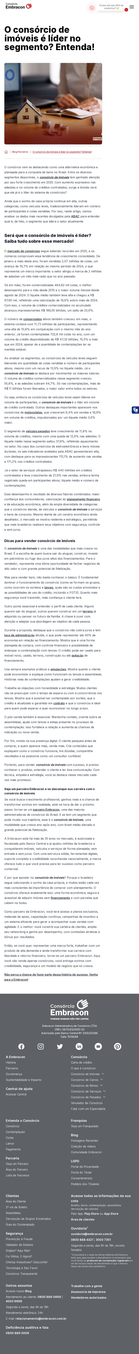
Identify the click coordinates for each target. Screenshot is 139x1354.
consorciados (32, 319)
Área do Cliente (16, 1201)
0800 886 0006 (17, 1333)
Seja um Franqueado (84, 1126)
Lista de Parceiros (17, 1175)
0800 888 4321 (82, 1239)
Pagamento (13, 1149)
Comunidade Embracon (86, 1152)
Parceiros (12, 1068)
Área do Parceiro (17, 1169)
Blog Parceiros (20, 151)
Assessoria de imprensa (88, 1292)
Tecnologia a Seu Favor (22, 1268)
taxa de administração (19, 635)
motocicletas (33, 412)
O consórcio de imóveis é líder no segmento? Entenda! (62, 151)
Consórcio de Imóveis (85, 1074)
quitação (77, 655)
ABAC (75, 216)
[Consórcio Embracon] (6, 152)
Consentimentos (81, 1178)
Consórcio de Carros (84, 1080)
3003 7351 (103, 1239)
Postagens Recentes (84, 1140)
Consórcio (12, 1126)
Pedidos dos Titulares (85, 1184)
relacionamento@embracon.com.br (41, 1318)
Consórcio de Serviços (86, 1091)
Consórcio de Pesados (86, 1097)
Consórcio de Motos (84, 1085)
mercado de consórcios (23, 251)
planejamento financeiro (83, 499)
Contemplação (15, 1132)
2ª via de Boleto (16, 1207)
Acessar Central (16, 1094)
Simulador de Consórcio (87, 1103)
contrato (59, 703)
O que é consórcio (83, 1068)
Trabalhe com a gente (86, 1286)
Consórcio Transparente (21, 1274)
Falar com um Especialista (88, 1109)
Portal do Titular (81, 1172)
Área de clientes (82, 1219)
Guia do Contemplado (20, 1224)
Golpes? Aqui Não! (18, 1250)
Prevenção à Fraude (19, 1239)
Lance (10, 1143)
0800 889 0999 (49, 1297)
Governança (14, 1074)
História (11, 1062)
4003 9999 (14, 1301)
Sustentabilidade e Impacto (23, 1080)
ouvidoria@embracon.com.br (92, 1234)
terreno (88, 611)
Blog (27, 1291)
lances (48, 587)
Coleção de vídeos (83, 1146)
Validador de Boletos (19, 1245)
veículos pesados (38, 431)
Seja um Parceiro (17, 1164)
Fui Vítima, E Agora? (19, 1256)
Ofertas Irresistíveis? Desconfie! (26, 1262)
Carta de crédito (81, 1062)
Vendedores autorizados (88, 1297)
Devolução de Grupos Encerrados (28, 1219)
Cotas (10, 1137)
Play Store (91, 1213)
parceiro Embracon (46, 809)
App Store (111, 1213)
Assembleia (13, 1213)
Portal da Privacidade (85, 1166)
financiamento (60, 898)
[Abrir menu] (132, 7)
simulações (58, 669)
